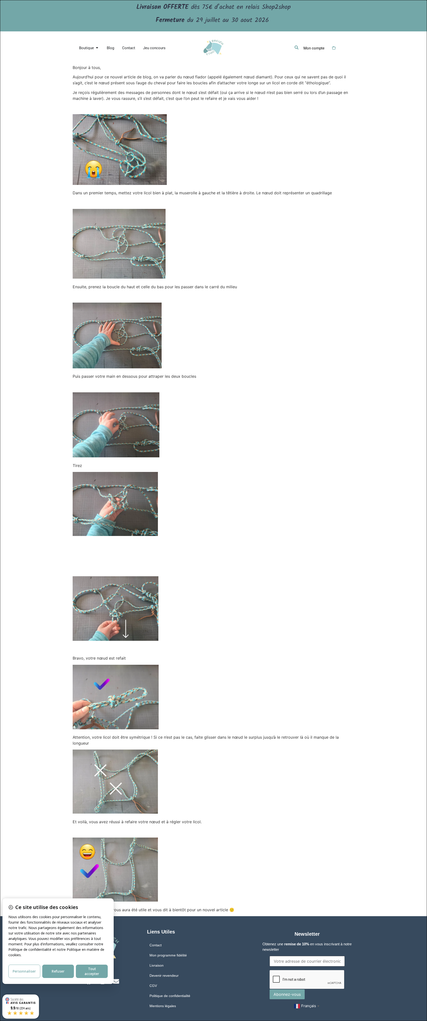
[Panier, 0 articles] (333, 48)
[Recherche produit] (297, 47)
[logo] (213, 48)
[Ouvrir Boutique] (97, 48)
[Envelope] (116, 981)
